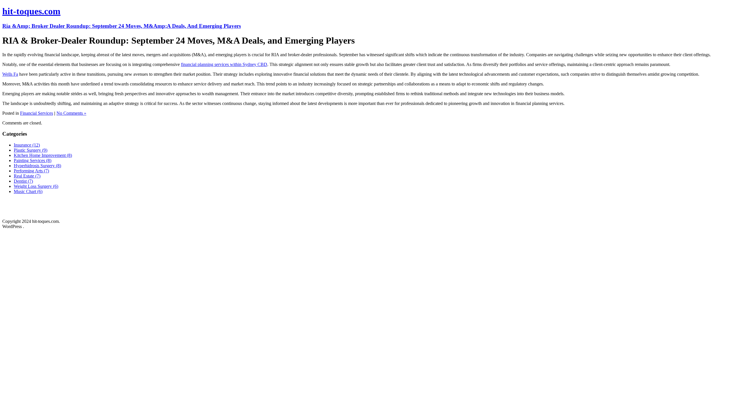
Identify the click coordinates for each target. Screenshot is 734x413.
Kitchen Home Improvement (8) (43, 155)
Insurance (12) (27, 145)
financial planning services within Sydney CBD (224, 64)
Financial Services (36, 113)
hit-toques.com (31, 11)
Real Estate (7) (27, 176)
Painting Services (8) (32, 160)
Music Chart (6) (28, 191)
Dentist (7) (23, 181)
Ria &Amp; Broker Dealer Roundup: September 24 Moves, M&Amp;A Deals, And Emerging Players (121, 26)
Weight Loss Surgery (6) (36, 186)
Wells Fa (10, 74)
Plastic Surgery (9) (30, 150)
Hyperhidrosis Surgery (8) (37, 165)
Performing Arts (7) (31, 170)
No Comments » (71, 113)
